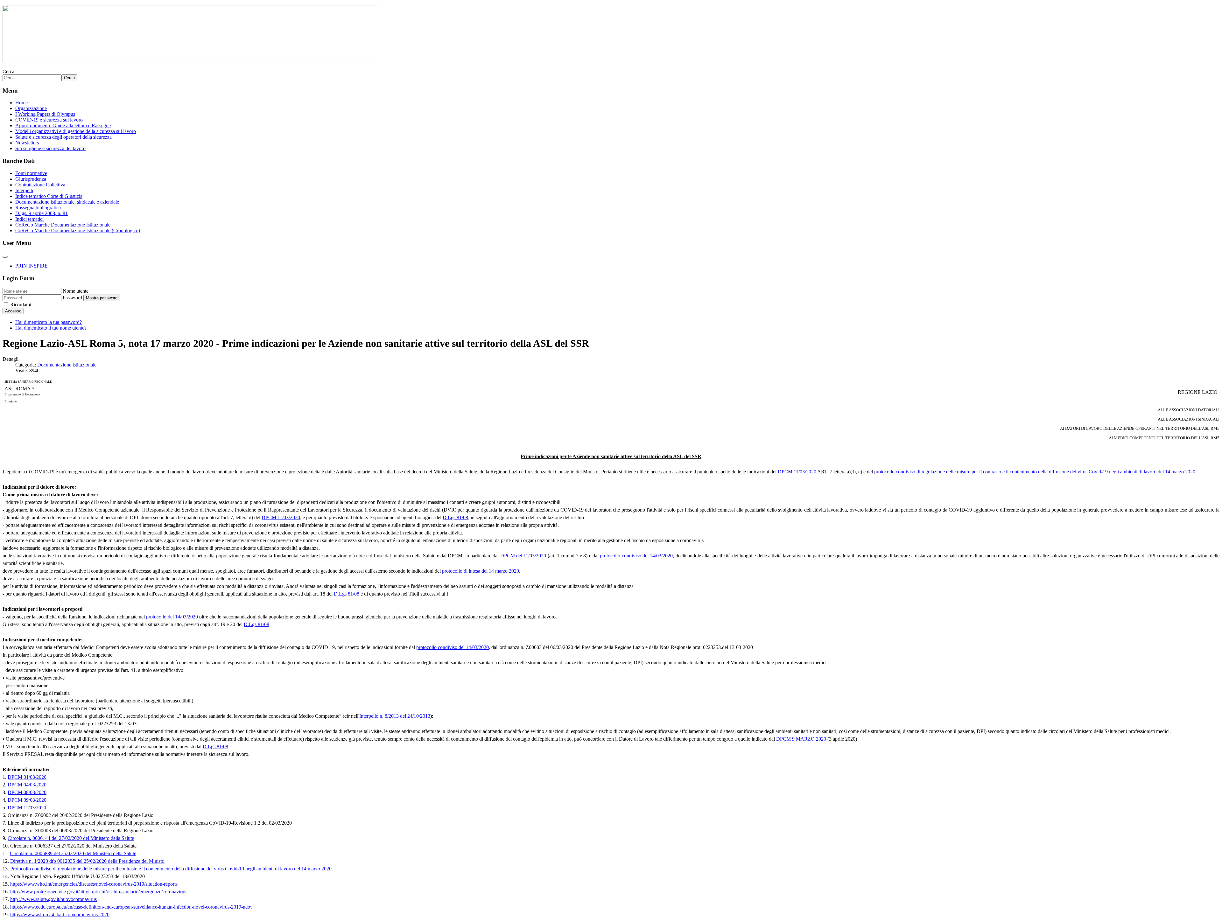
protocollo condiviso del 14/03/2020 (636, 555)
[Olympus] (190, 60)
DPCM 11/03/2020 (797, 471)
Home (21, 102)
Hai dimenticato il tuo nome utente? (51, 328)
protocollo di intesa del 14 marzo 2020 (480, 571)
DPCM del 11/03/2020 (523, 555)
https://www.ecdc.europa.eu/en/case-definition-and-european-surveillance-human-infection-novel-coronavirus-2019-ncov (131, 907)
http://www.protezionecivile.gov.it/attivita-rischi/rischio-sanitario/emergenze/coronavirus (98, 891)
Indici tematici (29, 219)
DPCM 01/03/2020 (27, 777)
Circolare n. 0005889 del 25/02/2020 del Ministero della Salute (73, 853)
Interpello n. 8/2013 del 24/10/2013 (394, 716)
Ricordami (20, 304)
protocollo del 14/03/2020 (172, 616)
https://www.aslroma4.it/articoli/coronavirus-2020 (59, 914)
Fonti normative (31, 173)
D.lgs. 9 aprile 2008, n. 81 (41, 213)
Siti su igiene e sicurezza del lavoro (50, 148)
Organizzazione (31, 108)
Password (72, 297)
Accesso (13, 311)
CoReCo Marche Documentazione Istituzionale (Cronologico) (77, 230)
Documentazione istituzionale (66, 364)
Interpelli (24, 190)
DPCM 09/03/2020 (27, 800)
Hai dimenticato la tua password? (48, 322)
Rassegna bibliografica (38, 207)
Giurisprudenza (30, 179)
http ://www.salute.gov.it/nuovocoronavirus (53, 899)
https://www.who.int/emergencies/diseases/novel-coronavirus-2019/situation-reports (94, 884)
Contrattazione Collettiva (40, 184)
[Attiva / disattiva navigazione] (5, 257)
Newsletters (27, 142)
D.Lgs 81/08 (455, 517)
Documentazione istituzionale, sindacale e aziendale (67, 202)
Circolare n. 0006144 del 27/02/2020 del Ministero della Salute (71, 838)
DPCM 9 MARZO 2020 (801, 739)
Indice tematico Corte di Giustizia (48, 196)
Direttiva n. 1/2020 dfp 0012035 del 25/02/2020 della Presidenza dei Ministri (87, 861)
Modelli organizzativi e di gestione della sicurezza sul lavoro (75, 131)
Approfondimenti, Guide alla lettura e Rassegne (63, 125)
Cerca (8, 71)
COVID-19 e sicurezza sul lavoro (49, 119)
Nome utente (75, 291)
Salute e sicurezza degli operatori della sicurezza (63, 137)
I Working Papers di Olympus (45, 114)
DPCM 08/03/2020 (27, 792)
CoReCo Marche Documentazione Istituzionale (62, 224)
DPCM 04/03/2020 (27, 784)
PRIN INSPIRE (31, 266)
